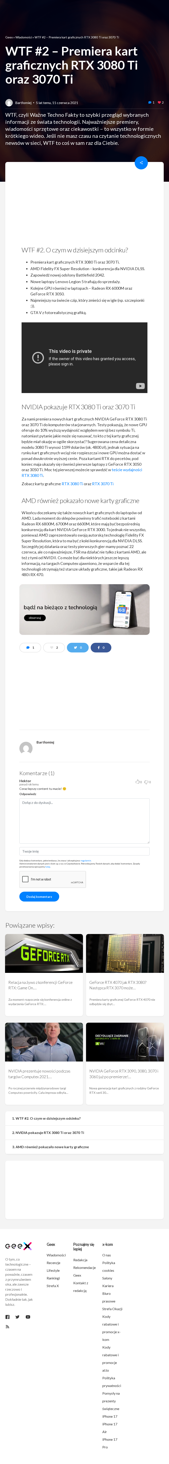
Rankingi (53, 1278)
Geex (9, 37)
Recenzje (53, 1263)
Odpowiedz (27, 794)
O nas (106, 1255)
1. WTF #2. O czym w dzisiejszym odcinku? (46, 1118)
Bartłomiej (23, 103)
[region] (84, 205)
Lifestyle (53, 1270)
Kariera (108, 1286)
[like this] (159, 102)
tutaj (47, 866)
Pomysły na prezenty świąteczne (111, 1401)
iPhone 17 (109, 1416)
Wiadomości (23, 37)
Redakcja (80, 1260)
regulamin (86, 860)
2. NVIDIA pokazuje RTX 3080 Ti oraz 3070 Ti (48, 1132)
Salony (107, 1278)
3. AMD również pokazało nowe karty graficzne (50, 1147)
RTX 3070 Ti (103, 483)
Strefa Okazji (112, 1309)
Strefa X (53, 1286)
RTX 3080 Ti (72, 483)
